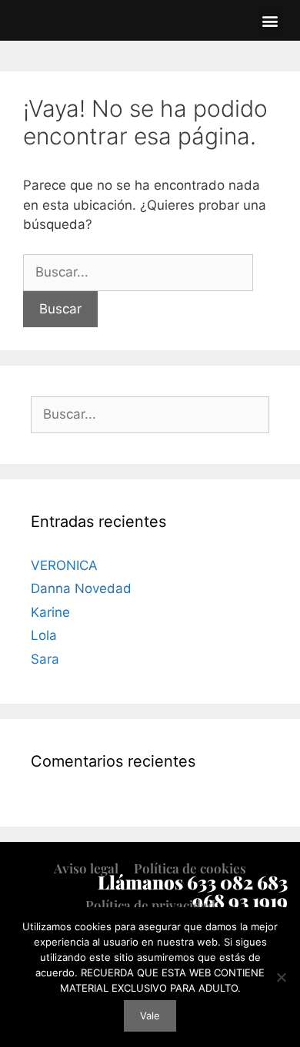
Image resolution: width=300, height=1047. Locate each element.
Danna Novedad (81, 588)
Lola (44, 635)
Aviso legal (86, 868)
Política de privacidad (150, 904)
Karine (50, 612)
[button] (270, 20)
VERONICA (64, 565)
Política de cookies (190, 868)
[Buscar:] (138, 272)
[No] (280, 977)
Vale (150, 1015)
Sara (45, 659)
